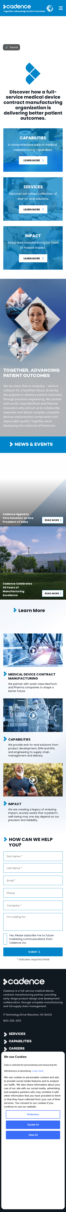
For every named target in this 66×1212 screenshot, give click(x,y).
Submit (33, 952)
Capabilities (20, 1041)
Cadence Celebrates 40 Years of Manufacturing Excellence (17, 589)
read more (52, 520)
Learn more (38, 1071)
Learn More (31, 160)
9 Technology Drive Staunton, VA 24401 (27, 1014)
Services (17, 1034)
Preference (33, 1114)
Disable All (33, 1124)
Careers (17, 1049)
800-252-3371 (12, 1021)
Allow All (33, 1135)
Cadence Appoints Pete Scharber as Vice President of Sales (18, 518)
